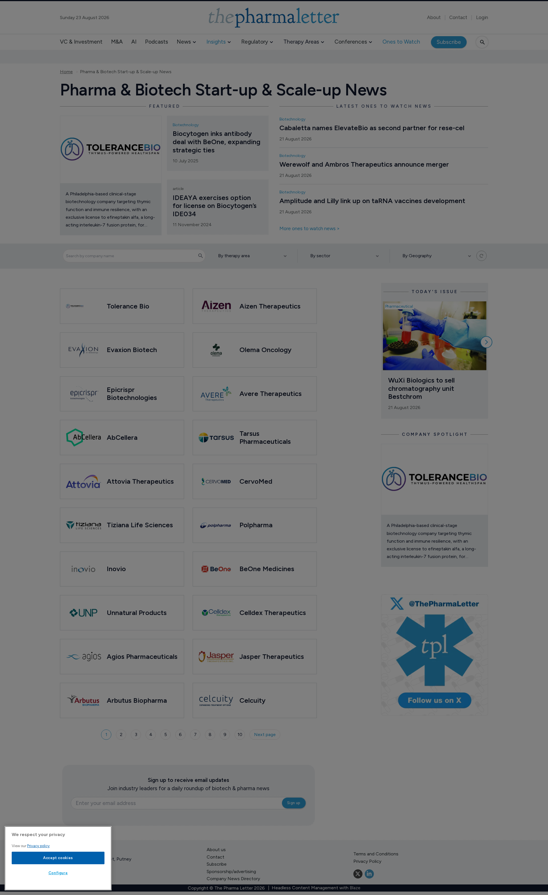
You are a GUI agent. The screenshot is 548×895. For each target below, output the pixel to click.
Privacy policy (38, 846)
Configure (58, 873)
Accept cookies (58, 858)
